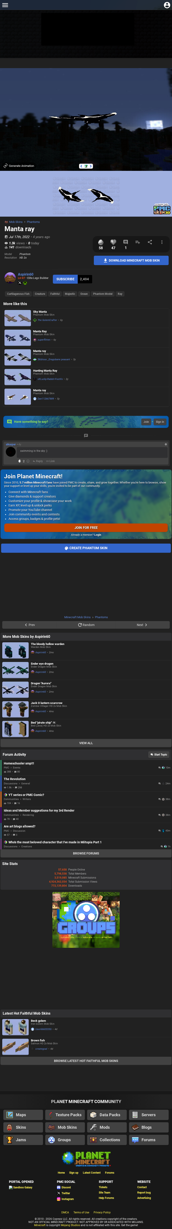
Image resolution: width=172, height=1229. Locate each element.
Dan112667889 (46, 398)
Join (146, 421)
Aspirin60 (25, 274)
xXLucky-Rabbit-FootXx (50, 379)
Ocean (84, 293)
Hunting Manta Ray (45, 370)
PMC (6, 767)
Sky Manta (40, 311)
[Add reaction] (28, 461)
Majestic (70, 293)
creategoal (41, 1048)
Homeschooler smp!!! (19, 763)
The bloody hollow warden (47, 644)
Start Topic (160, 754)
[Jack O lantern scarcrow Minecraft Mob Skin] (15, 709)
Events (16, 767)
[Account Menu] (167, 5)
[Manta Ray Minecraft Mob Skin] (17, 338)
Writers (27, 799)
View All (86, 743)
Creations (26, 846)
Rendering (28, 815)
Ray (120, 293)
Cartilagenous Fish (18, 293)
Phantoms (33, 222)
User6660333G (43, 1029)
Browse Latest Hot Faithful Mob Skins (86, 1061)
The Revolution (15, 779)
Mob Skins (16, 222)
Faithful (55, 293)
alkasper (11, 444)
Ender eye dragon (42, 663)
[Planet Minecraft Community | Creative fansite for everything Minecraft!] (86, 1158)
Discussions (10, 783)
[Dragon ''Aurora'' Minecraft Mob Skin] (15, 690)
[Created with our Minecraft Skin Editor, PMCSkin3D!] (162, 214)
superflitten (44, 339)
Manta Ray (40, 331)
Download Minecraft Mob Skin (134, 260)
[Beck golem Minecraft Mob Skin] (15, 1027)
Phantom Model (102, 293)
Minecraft (39, 1225)
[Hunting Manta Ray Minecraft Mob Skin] (17, 377)
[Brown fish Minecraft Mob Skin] (15, 1047)
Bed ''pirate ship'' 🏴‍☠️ (43, 722)
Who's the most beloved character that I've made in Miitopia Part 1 (55, 842)
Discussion (19, 830)
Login (97, 534)
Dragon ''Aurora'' (41, 683)
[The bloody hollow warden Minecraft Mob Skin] (15, 650)
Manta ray (39, 351)
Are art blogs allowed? (19, 826)
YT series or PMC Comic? (26, 795)
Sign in (160, 421)
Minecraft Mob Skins (77, 617)
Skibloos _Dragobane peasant (54, 359)
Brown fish (38, 1040)
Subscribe (65, 279)
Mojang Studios (70, 1225)
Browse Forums (86, 853)
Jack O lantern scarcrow (46, 703)
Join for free (86, 528)
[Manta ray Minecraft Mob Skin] (17, 357)
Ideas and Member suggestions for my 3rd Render (39, 810)
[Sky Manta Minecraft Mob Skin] (17, 318)
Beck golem (38, 1020)
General (25, 783)
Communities (11, 799)
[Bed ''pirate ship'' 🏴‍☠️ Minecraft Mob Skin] (15, 729)
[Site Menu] (5, 5)
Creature (40, 293)
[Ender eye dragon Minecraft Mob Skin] (15, 670)
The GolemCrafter (47, 320)
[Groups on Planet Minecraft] (86, 946)
